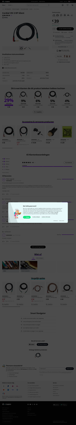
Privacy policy (61, 220)
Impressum (55, 220)
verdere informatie (46, 217)
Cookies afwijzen (36, 217)
